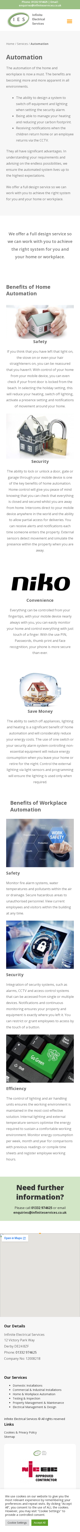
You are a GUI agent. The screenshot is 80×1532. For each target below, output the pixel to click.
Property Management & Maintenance (38, 1403)
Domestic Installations (27, 1385)
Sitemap (9, 1437)
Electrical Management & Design (34, 1407)
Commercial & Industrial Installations (37, 1390)
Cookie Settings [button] (17, 1522)
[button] (69, 21)
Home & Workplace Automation (34, 1394)
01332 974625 (39, 2)
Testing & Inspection (26, 1398)
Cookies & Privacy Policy (20, 1432)
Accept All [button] (40, 1522)
